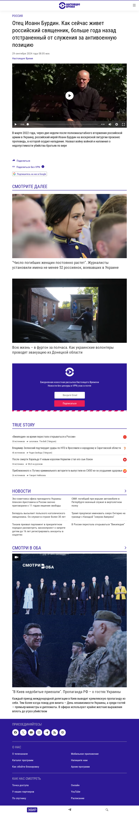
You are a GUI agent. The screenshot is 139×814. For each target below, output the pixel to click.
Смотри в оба (26, 548)
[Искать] (107, 810)
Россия (17, 16)
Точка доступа (20, 785)
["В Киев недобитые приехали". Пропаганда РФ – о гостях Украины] (69, 620)
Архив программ (80, 766)
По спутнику (19, 798)
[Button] (21, 161)
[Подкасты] (62, 732)
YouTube (75, 791)
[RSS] (54, 732)
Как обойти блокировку (25, 766)
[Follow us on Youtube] (31, 732)
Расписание (77, 798)
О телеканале (20, 753)
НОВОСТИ (21, 491)
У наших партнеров (23, 791)
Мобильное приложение (85, 753)
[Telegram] (69, 810)
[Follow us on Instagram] (39, 732)
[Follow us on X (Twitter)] (23, 732)
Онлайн (75, 785)
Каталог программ (22, 760)
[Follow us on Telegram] (47, 732)
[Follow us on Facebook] (15, 732)
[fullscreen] (123, 124)
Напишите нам (79, 760)
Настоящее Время (22, 58)
